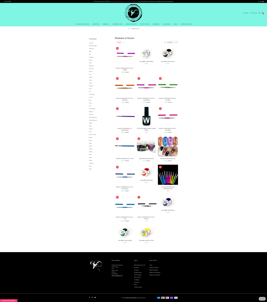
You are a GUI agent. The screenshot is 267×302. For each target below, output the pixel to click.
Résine (90, 154)
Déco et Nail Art (137, 277)
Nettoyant (91, 114)
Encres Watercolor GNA (167, 158)
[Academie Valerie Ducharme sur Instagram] (260, 1)
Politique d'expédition (153, 270)
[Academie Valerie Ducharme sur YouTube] (263, 1)
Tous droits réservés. (141, 297)
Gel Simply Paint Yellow (146, 240)
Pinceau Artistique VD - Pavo (125, 158)
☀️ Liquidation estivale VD (139, 265)
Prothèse (90, 148)
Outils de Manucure (93, 117)
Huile (90, 100)
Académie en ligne (137, 272)
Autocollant (91, 48)
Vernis (90, 166)
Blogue (135, 284)
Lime (90, 105)
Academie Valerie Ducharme (131, 297)
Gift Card (91, 97)
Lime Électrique (92, 108)
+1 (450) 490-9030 (7, 1)
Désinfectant (91, 65)
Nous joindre (136, 282)
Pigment (90, 137)
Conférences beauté (138, 287)
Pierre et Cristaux (92, 134)
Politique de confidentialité (154, 274)
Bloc (90, 54)
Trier (165, 42)
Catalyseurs (91, 57)
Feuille (90, 80)
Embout (90, 71)
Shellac (90, 157)
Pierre (90, 131)
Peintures (91, 128)
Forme (90, 88)
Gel (89, 91)
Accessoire (91, 42)
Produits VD (136, 267)
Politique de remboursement (154, 272)
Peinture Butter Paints (146, 158)
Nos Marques (136, 279)
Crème (90, 62)
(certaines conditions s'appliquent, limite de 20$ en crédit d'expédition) (124, 1)
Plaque (90, 143)
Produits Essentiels (138, 274)
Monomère (91, 111)
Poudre (90, 146)
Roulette (90, 151)
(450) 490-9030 (115, 273)
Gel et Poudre (92, 94)
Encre (90, 74)
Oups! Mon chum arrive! (8, 300)
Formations (136, 270)
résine (90, 168)
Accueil (150, 265)
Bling (90, 51)
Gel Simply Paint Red (146, 180)
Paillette (90, 123)
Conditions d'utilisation (153, 267)
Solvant (90, 160)
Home (129, 28)
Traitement (91, 163)
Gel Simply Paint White (146, 61)
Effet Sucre (91, 68)
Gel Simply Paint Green (125, 240)
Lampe (90, 103)
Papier (90, 126)
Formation (91, 85)
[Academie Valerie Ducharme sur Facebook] (258, 1)
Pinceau (90, 140)
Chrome (90, 60)
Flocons (90, 83)
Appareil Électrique (93, 45)
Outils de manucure (93, 120)
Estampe (90, 77)
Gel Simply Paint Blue (168, 210)
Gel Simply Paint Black (168, 61)
